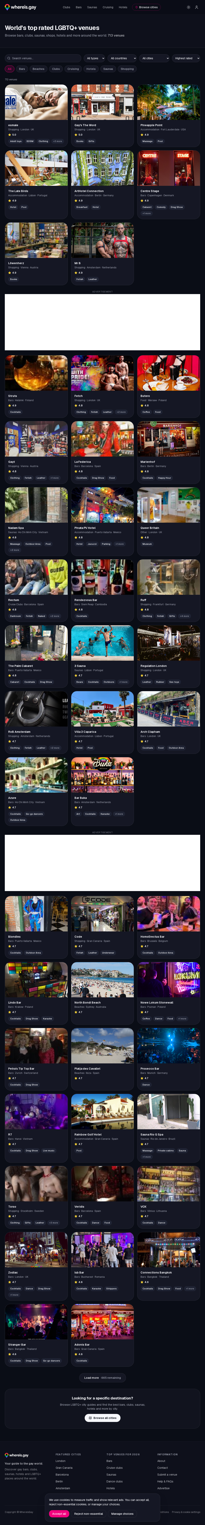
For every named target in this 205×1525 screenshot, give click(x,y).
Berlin (59, 1481)
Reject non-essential (88, 1514)
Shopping (127, 69)
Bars (79, 7)
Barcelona (62, 1474)
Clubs (66, 7)
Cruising (108, 7)
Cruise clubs (115, 1468)
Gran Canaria (64, 1468)
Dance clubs (115, 1481)
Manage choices (122, 1514)
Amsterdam (63, 1488)
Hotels (123, 7)
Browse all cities (105, 1418)
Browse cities (148, 7)
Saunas (92, 7)
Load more (102, 1378)
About (161, 1461)
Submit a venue (167, 1474)
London (60, 1461)
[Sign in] (196, 7)
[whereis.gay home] (20, 7)
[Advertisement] (102, 322)
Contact (162, 1468)
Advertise (163, 1488)
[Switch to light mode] (188, 7)
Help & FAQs (165, 1481)
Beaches (38, 69)
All (9, 69)
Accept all (59, 1514)
